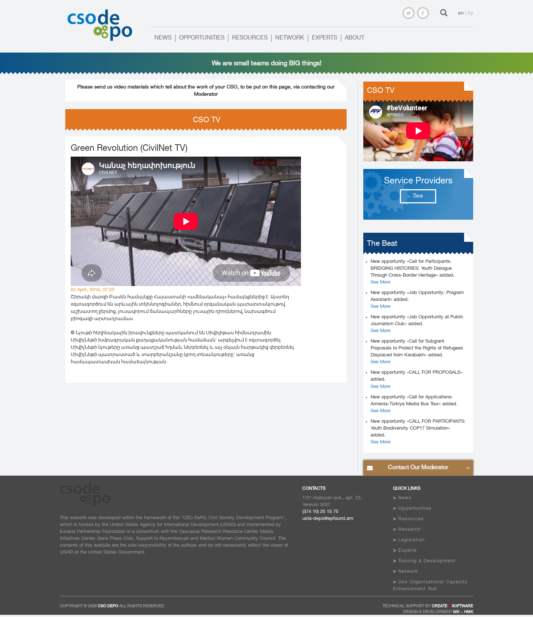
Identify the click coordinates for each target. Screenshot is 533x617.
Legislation (411, 540)
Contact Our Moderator (418, 467)
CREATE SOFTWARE (452, 606)
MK (456, 612)
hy (470, 13)
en (461, 13)
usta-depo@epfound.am (327, 518)
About (354, 38)
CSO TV (380, 90)
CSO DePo (108, 606)
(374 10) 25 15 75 (320, 511)
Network (289, 38)
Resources (250, 38)
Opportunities (201, 38)
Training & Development (426, 561)
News (163, 38)
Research (409, 529)
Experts (324, 38)
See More (381, 282)
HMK (468, 612)
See (418, 196)
